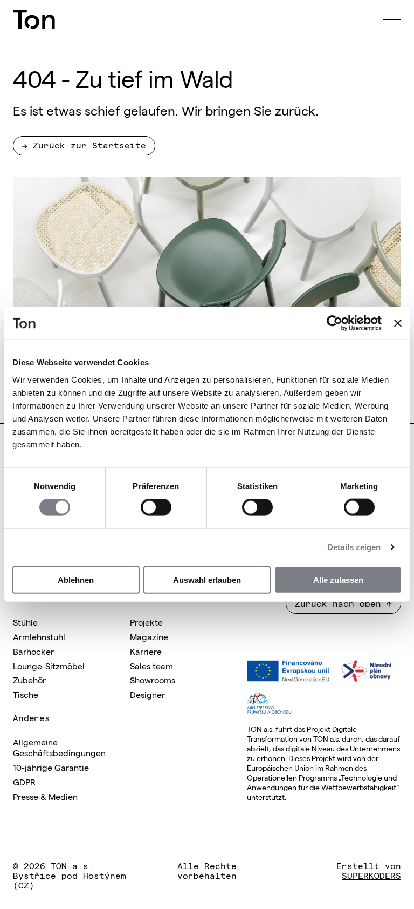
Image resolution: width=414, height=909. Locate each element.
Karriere (146, 651)
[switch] (156, 507)
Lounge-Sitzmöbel (49, 665)
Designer (147, 694)
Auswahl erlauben (207, 579)
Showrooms (152, 679)
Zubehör (29, 679)
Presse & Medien (45, 796)
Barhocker (33, 651)
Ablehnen (76, 579)
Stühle (25, 621)
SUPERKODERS (371, 875)
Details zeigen (354, 547)
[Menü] (392, 19)
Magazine (149, 636)
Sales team (151, 665)
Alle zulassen (338, 579)
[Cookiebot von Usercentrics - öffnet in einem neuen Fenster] (334, 323)
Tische (25, 694)
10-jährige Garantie (51, 767)
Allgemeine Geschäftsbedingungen (59, 747)
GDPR (24, 781)
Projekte (146, 621)
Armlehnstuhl (39, 636)
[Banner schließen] (398, 323)
